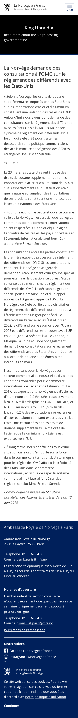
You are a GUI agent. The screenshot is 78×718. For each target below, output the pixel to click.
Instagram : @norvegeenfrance (33, 657)
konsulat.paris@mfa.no (35, 623)
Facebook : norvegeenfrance (31, 651)
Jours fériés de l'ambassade (24, 630)
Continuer (11, 706)
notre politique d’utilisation (45, 697)
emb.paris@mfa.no (32, 559)
